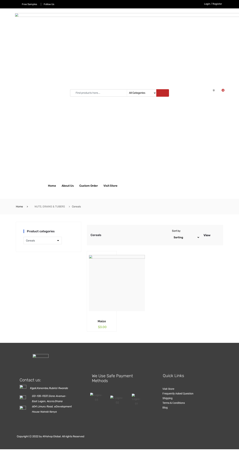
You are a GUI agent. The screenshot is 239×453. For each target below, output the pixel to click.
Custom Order (88, 185)
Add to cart (96, 320)
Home (52, 185)
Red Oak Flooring (182, 351)
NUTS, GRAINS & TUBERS (50, 206)
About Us (68, 185)
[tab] (213, 235)
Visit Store (110, 185)
